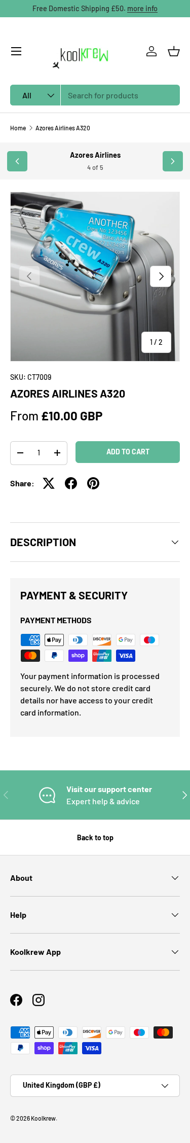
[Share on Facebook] (71, 483)
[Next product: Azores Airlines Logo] (173, 161)
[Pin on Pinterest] (93, 483)
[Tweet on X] (48, 483)
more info (142, 8)
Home (18, 128)
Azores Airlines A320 (62, 128)
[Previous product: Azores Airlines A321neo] (17, 161)
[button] (174, 51)
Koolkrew (43, 1118)
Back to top (95, 837)
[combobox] (95, 95)
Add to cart (127, 451)
